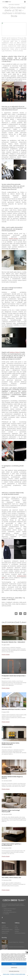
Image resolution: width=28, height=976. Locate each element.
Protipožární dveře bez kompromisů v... (17, 946)
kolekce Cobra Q (15, 352)
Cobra (12, 49)
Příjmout (14, 963)
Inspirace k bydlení (5, 931)
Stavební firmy (5, 933)
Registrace (17, 929)
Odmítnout (14, 967)
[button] (26, 951)
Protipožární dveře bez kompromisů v (14, 676)
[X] (20, 613)
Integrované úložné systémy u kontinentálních (11, 844)
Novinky (16, 927)
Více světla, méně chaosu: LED (11, 877)
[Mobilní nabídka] (25, 1)
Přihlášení (17, 931)
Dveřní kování (13, 238)
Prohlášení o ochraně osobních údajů (17, 974)
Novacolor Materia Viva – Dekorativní (13, 642)
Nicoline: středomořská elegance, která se (12, 777)
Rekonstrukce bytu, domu (7, 929)
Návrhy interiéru (5, 927)
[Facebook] (16, 613)
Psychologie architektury (20, 933)
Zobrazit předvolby (14, 971)
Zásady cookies (6, 974)
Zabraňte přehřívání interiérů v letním (14, 709)
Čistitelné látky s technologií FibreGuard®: (11, 811)
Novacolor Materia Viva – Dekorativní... (16, 942)
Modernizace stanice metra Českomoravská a (10, 743)
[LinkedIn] (25, 613)
